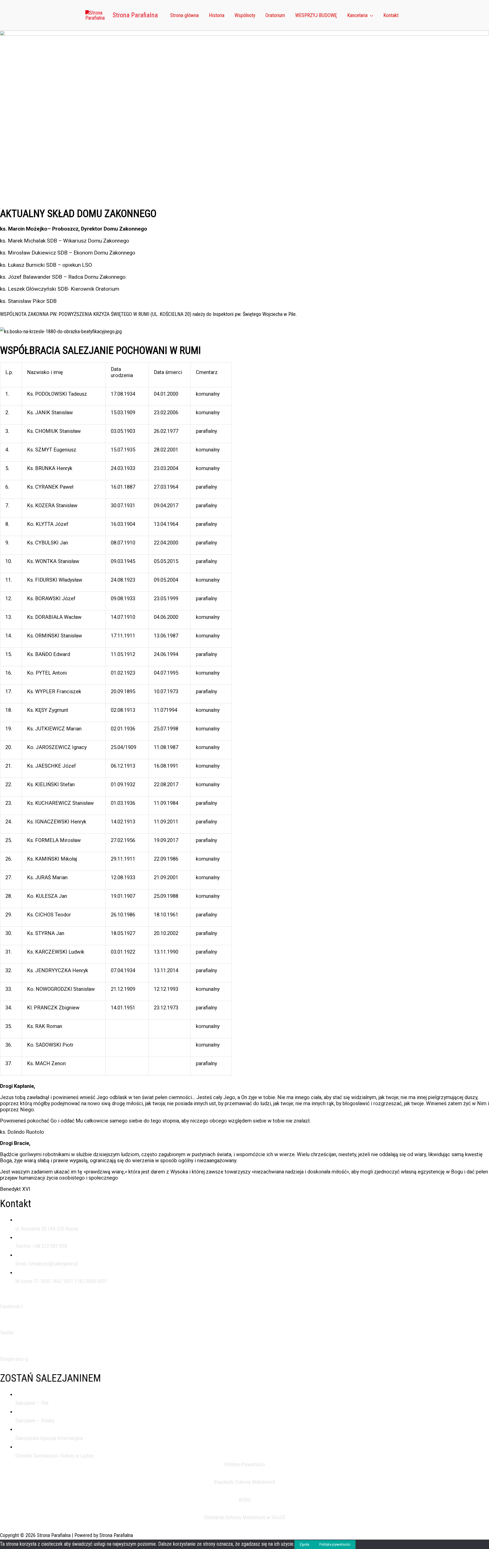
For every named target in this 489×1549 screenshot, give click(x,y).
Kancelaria (357, 15)
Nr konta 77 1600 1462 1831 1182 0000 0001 (61, 1281)
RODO (245, 1500)
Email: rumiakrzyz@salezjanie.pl (46, 1264)
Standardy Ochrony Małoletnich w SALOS (244, 1517)
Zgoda (304, 1544)
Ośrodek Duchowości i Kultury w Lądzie (54, 1456)
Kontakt (391, 15)
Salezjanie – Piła (31, 1403)
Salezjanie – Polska (34, 1421)
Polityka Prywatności (244, 1464)
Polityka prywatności (334, 1544)
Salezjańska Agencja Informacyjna (49, 1438)
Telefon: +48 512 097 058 (41, 1246)
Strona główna (184, 15)
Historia (216, 15)
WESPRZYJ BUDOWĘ (316, 15)
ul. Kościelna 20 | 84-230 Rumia (46, 1229)
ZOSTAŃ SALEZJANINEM (50, 1378)
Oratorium (275, 15)
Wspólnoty (245, 15)
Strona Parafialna (135, 15)
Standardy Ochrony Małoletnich (244, 1482)
